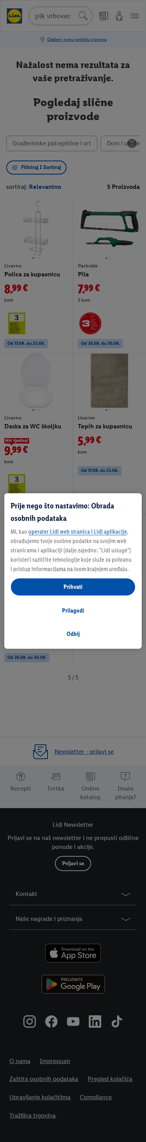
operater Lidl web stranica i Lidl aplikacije (77, 531)
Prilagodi (73, 610)
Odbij (73, 633)
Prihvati (73, 586)
